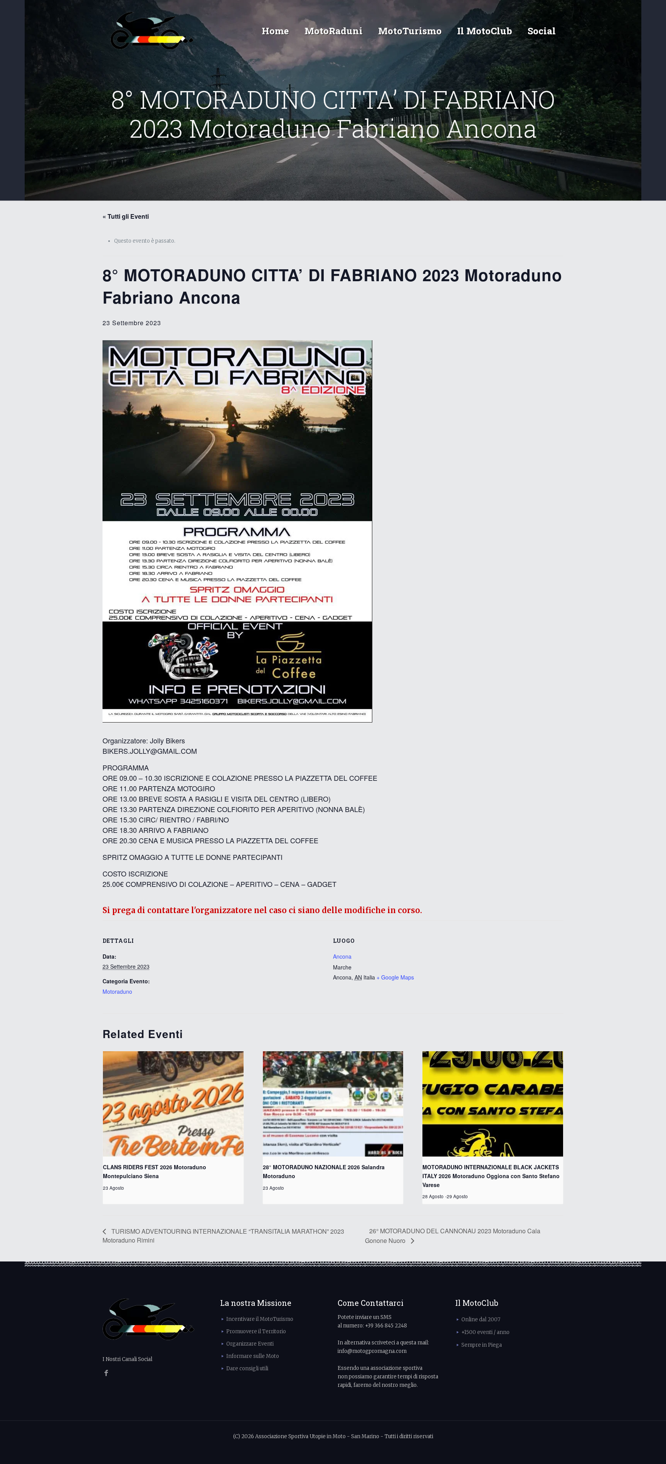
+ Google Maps (395, 977)
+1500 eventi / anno (485, 1332)
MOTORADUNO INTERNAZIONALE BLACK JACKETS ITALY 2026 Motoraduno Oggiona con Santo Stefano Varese (491, 1175)
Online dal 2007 (480, 1319)
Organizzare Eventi (250, 1344)
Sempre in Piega (481, 1345)
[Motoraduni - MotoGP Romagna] (152, 31)
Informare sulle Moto (252, 1356)
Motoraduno (117, 991)
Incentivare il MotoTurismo (259, 1319)
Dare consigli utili (247, 1368)
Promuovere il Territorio (256, 1331)
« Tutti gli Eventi (126, 216)
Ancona (342, 956)
